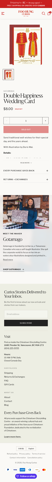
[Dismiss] (41, 2)
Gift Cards (9, 384)
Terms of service (38, 454)
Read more (8, 259)
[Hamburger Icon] (2, 13)
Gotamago (8, 91)
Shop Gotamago (12, 269)
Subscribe (26, 323)
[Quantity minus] (7, 120)
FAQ (6, 380)
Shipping (8, 373)
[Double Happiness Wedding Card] (26, 45)
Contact (8, 401)
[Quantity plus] (45, 120)
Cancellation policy (34, 458)
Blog (6, 405)
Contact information (18, 458)
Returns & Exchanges (14, 377)
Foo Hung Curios (30, 463)
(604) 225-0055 (11, 348)
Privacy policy (24, 454)
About (7, 397)
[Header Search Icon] (43, 13)
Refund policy (12, 454)
